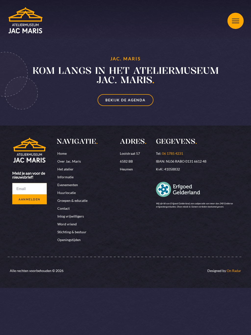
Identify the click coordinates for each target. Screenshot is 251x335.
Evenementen (67, 185)
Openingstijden (69, 240)
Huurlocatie (66, 193)
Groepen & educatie (72, 200)
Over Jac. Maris (69, 161)
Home (62, 153)
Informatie (65, 177)
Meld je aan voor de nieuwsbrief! (28, 175)
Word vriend (67, 224)
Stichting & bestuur (72, 232)
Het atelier (65, 169)
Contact (63, 208)
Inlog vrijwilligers (70, 216)
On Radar (234, 271)
